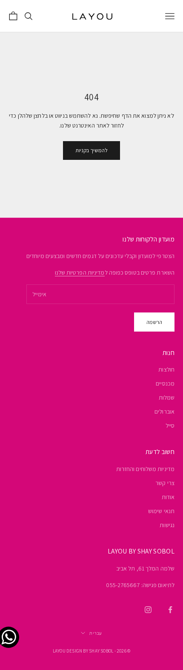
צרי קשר (164, 483)
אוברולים (164, 411)
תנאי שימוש (161, 511)
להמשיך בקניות (91, 150)
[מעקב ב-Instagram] (148, 609)
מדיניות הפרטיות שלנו (80, 272)
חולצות (166, 369)
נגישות (167, 525)
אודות (168, 497)
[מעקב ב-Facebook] (170, 609)
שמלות (167, 397)
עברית (95, 633)
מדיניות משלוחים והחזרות (145, 469)
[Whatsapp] (10, 627)
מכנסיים (165, 383)
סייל (170, 425)
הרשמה (154, 322)
